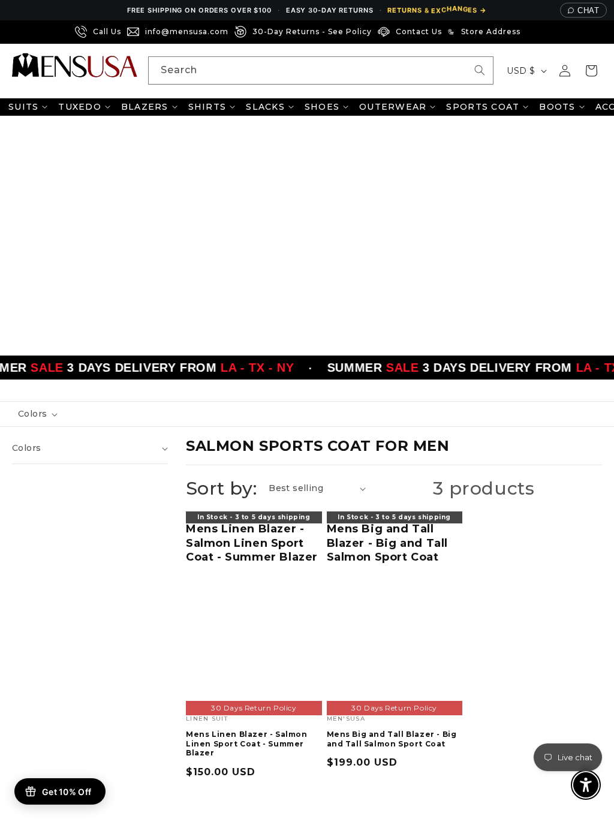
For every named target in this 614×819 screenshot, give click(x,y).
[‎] (530, 31)
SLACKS (265, 106)
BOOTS (557, 106)
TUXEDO (79, 106)
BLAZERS (144, 106)
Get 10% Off (66, 792)
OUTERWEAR (392, 106)
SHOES (322, 106)
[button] (591, 71)
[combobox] (321, 70)
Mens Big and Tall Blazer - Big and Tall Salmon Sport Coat (388, 543)
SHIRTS (207, 106)
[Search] (479, 70)
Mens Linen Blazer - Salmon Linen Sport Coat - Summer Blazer (252, 543)
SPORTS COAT (482, 106)
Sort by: (221, 488)
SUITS (23, 106)
